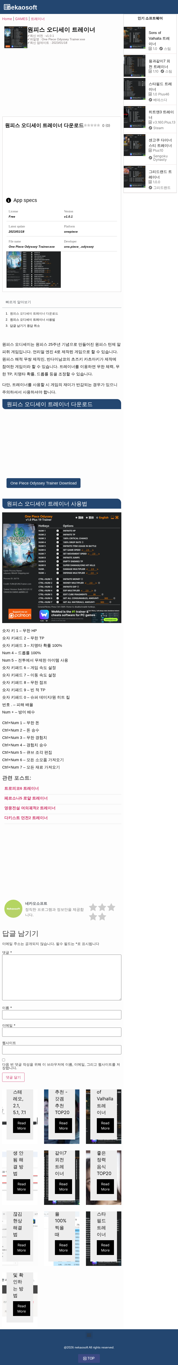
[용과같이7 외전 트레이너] (134, 66)
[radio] (93, 908)
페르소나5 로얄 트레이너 (26, 798)
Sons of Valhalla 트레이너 (159, 38)
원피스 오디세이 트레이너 (61, 29)
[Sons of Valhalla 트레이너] (134, 38)
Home (7, 19)
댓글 (7, 952)
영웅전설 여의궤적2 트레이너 (30, 808)
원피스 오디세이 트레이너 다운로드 (34, 313)
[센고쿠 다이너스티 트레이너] (134, 145)
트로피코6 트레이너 (21, 788)
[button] (89, 1335)
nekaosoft (22, 7)
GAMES (21, 19)
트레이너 (38, 19)
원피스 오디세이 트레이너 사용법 (32, 319)
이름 (7, 1007)
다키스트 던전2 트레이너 (26, 818)
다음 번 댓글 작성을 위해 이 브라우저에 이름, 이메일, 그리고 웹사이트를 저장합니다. (61, 1066)
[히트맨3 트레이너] (134, 117)
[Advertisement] (38, 83)
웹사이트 (9, 1043)
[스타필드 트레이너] (134, 89)
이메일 (8, 1025)
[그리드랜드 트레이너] (134, 177)
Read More (21, 1125)
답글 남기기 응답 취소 (25, 325)
